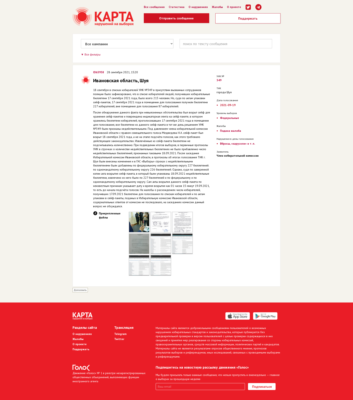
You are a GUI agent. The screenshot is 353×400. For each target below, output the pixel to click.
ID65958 (98, 72)
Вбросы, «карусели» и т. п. (237, 143)
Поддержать (248, 18)
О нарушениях (198, 7)
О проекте (234, 7)
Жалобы (217, 7)
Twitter (119, 339)
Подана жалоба (230, 131)
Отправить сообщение (176, 18)
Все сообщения (154, 7)
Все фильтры (93, 54)
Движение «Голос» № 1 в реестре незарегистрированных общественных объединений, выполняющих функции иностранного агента (109, 377)
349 (219, 80)
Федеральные (229, 118)
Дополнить (80, 289)
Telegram (120, 334)
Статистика (176, 7)
